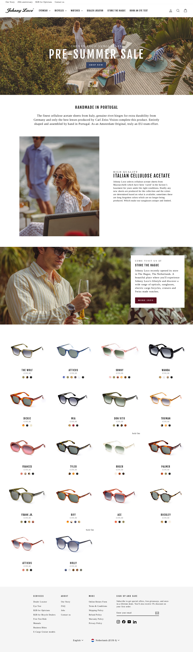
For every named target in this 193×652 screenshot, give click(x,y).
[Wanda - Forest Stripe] (167, 377)
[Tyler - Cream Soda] (73, 473)
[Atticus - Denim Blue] (64, 377)
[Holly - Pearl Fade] (69, 570)
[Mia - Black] (77, 425)
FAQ (63, 606)
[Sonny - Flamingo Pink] (110, 377)
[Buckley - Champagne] (169, 522)
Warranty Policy (96, 619)
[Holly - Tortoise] (73, 570)
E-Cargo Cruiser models (44, 632)
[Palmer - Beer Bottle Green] (165, 473)
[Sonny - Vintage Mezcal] (121, 377)
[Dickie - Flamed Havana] (23, 425)
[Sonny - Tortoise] (125, 377)
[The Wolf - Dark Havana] (27, 377)
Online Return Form (98, 602)
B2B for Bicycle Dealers (44, 615)
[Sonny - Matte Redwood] (117, 377)
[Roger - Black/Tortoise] (123, 473)
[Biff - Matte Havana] (79, 522)
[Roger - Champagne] (115, 473)
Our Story (10, 2)
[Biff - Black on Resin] (71, 522)
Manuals (37, 623)
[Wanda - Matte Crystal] (164, 377)
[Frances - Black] (33, 473)
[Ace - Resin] (115, 522)
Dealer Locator (40, 602)
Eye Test (37, 606)
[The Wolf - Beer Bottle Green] (23, 377)
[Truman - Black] (169, 425)
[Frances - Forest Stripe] (25, 473)
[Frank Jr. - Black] (25, 522)
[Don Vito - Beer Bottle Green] (114, 425)
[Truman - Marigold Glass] (165, 425)
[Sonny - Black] (129, 377)
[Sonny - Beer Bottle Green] (114, 377)
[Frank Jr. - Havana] (29, 522)
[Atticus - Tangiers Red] (23, 570)
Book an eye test (139, 10)
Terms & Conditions (98, 606)
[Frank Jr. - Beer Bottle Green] (21, 522)
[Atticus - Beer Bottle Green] (67, 377)
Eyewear (43, 10)
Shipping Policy (96, 610)
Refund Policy (95, 615)
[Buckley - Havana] (162, 522)
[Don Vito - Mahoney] (125, 425)
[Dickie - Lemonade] (31, 425)
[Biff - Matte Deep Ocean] (75, 522)
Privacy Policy (95, 623)
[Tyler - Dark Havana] (69, 473)
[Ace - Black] (119, 522)
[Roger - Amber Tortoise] (119, 473)
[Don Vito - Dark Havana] (121, 425)
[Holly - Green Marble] (81, 570)
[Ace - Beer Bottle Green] (123, 522)
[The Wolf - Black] (31, 377)
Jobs (63, 610)
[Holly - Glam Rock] (77, 570)
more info (146, 300)
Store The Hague (116, 10)
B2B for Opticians (43, 2)
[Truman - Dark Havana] (162, 425)
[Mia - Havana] (69, 425)
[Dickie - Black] (27, 425)
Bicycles (59, 10)
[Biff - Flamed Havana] (67, 522)
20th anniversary (25, 2)
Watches (76, 10)
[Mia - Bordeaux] (73, 425)
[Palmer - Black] (169, 473)
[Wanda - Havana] (160, 377)
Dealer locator (95, 10)
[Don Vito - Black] (117, 425)
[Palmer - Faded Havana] (162, 473)
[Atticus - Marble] (75, 377)
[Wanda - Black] (171, 377)
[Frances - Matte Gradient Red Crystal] (21, 473)
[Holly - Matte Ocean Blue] (65, 570)
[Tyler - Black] (77, 473)
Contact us (59, 2)
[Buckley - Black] (165, 522)
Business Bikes (40, 628)
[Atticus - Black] (83, 377)
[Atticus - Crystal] (79, 377)
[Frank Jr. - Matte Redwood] (33, 522)
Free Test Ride (39, 619)
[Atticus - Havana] (71, 377)
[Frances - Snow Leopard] (29, 473)
